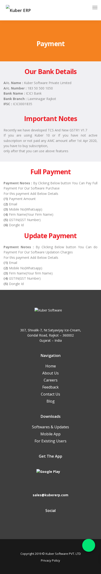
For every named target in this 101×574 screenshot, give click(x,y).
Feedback (50, 387)
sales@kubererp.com (50, 495)
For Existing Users (50, 441)
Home (50, 366)
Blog (51, 401)
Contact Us (50, 394)
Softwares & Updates (50, 427)
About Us (50, 373)
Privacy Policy (50, 560)
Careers (51, 380)
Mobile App (50, 434)
